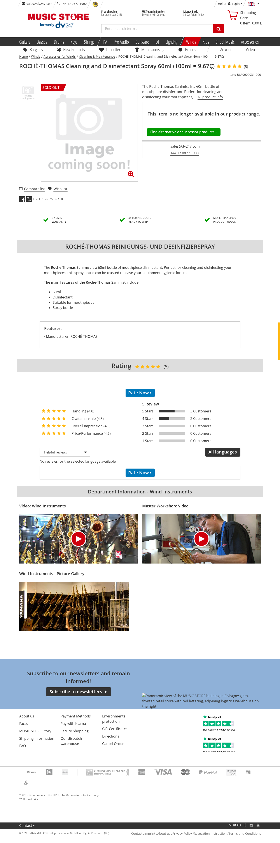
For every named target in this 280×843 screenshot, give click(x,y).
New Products (74, 49)
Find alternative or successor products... (183, 131)
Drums (59, 41)
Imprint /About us (157, 833)
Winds (191, 41)
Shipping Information (36, 738)
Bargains (36, 49)
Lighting (171, 41)
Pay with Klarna (73, 723)
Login (236, 4)
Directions (110, 736)
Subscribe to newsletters (75, 692)
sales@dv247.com (39, 4)
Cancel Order (113, 743)
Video (250, 49)
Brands (190, 49)
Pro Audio (121, 41)
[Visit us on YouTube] (258, 825)
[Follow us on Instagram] (251, 825)
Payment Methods (76, 716)
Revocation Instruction (210, 833)
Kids (205, 41)
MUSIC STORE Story (35, 731)
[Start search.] (218, 28)
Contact (25, 825)
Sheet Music (224, 41)
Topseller (113, 49)
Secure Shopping (75, 731)
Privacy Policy (182, 833)
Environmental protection (114, 719)
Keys (73, 41)
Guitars (24, 41)
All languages (222, 452)
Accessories (250, 41)
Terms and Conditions (245, 833)
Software (142, 41)
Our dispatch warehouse (71, 741)
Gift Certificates (115, 728)
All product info (210, 97)
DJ (157, 41)
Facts (23, 723)
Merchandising (152, 49)
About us (26, 716)
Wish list (60, 188)
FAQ (22, 745)
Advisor (226, 49)
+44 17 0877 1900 (184, 153)
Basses (42, 41)
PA (105, 41)
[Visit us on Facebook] (245, 825)
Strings (89, 41)
